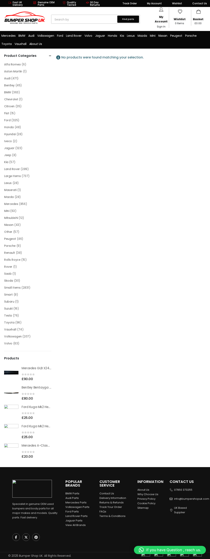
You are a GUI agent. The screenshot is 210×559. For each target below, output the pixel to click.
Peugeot (176, 36)
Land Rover (74, 36)
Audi (31, 36)
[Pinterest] (36, 537)
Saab (7, 274)
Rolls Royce (12, 260)
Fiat (6, 113)
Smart (8, 295)
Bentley (9, 85)
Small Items (12, 288)
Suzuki (8, 308)
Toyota (6, 44)
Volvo (88, 36)
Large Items (12, 176)
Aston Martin (13, 71)
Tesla (8, 315)
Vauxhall (20, 44)
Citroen (9, 106)
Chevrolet (11, 99)
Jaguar (100, 36)
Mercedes (8, 36)
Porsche (191, 36)
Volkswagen (45, 36)
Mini (152, 36)
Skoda (8, 281)
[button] (170, 550)
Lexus (131, 36)
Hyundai (10, 134)
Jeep (7, 155)
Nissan (162, 36)
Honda (112, 36)
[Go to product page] (11, 373)
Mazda (142, 36)
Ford (60, 36)
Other (8, 232)
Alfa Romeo (12, 64)
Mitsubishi (11, 218)
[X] (26, 537)
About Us (35, 44)
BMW (21, 36)
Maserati (10, 190)
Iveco (8, 141)
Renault (9, 253)
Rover (8, 267)
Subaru (9, 302)
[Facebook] (16, 537)
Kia (122, 36)
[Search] (98, 19)
